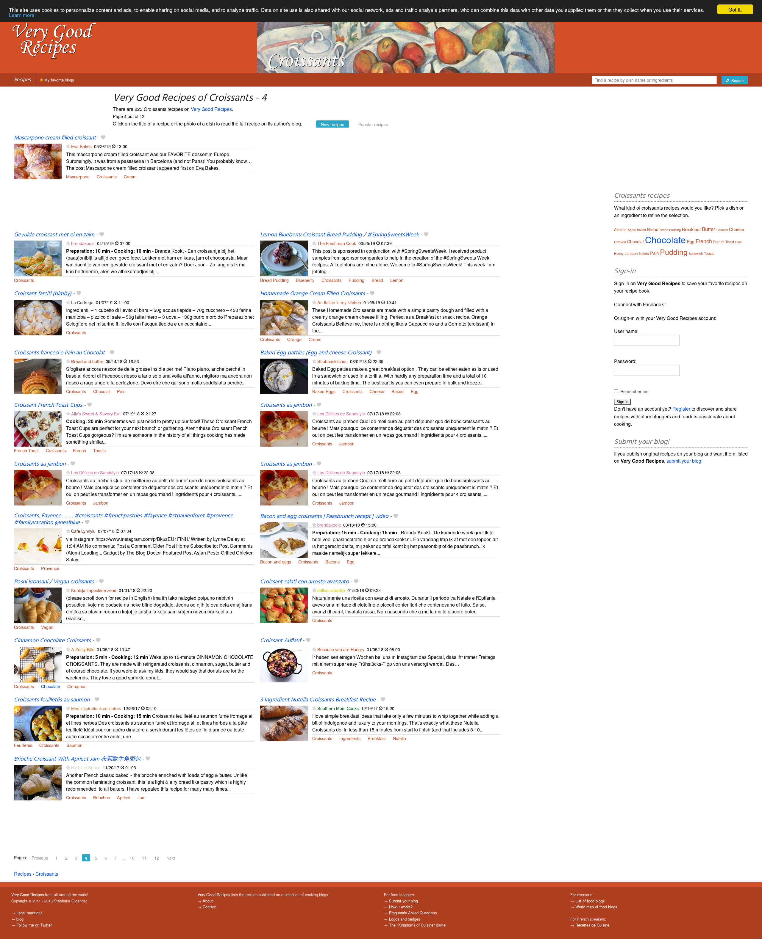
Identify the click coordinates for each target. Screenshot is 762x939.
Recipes (22, 80)
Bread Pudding (274, 280)
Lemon (396, 280)
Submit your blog (403, 901)
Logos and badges (404, 919)
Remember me (634, 391)
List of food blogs (590, 901)
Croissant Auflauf (280, 640)
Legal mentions (29, 913)
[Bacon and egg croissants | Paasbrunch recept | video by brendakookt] (284, 539)
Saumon (74, 745)
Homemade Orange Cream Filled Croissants (312, 293)
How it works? (401, 907)
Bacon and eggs (275, 561)
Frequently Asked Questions (413, 913)
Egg (415, 391)
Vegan (47, 627)
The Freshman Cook (336, 243)
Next (170, 858)
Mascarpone (78, 176)
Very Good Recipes (211, 109)
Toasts (99, 450)
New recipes (332, 124)
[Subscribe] (68, 146)
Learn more (21, 14)
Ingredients (349, 738)
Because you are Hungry (340, 649)
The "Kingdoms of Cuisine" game (417, 925)
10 (132, 858)
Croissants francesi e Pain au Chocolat (59, 352)
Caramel (722, 230)
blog (20, 919)
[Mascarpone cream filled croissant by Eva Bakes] (38, 160)
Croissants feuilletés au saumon (52, 699)
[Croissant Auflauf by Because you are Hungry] (284, 663)
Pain (121, 391)
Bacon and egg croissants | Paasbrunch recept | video (324, 516)
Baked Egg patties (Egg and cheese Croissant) (315, 352)
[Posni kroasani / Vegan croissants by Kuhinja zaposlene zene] (38, 604)
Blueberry (305, 280)
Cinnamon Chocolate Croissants (52, 640)
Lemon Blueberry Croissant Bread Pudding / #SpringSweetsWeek (339, 234)
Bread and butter (87, 361)
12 (156, 858)
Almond (620, 229)
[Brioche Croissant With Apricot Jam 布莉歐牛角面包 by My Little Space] (38, 781)
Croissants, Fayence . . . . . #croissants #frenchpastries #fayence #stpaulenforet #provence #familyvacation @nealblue (123, 519)
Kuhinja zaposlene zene (93, 590)
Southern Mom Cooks (338, 708)
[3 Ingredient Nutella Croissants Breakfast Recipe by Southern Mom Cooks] (284, 722)
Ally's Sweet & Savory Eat (96, 413)
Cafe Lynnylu (83, 531)
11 (144, 858)
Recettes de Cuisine (592, 925)
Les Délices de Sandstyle (341, 413)
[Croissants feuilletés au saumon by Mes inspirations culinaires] (38, 722)
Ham (738, 242)
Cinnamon (77, 686)
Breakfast (377, 738)
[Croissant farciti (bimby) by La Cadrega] (38, 316)
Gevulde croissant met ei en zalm (54, 234)
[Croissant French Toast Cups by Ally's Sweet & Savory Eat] (38, 428)
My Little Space (85, 767)
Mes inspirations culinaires (96, 708)
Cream (130, 176)
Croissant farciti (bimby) (42, 293)
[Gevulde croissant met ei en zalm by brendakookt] (38, 257)
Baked (397, 391)
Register (681, 408)
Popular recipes (373, 124)
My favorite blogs (58, 80)
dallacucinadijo (331, 590)
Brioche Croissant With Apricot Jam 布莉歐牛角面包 (77, 759)
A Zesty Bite (82, 649)
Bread (377, 280)
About (208, 901)
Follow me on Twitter (34, 925)
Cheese (377, 391)
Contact (209, 907)
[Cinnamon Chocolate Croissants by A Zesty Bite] (38, 663)
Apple (632, 230)
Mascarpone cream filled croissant (55, 138)
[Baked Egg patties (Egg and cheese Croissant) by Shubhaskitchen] (284, 375)
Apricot (123, 797)
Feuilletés (23, 745)
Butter (708, 229)
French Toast (26, 450)
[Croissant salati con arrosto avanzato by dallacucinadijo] (284, 604)
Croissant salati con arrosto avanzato (304, 581)
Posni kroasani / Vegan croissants (54, 581)
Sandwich (696, 253)
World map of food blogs (596, 907)
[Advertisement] (380, 182)
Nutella (399, 738)
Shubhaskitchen (332, 361)
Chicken (620, 241)
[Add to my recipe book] (103, 138)
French (79, 450)
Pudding (356, 280)
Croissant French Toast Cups (48, 405)
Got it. (735, 9)
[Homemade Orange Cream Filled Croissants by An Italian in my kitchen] (284, 316)
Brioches (101, 797)
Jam (142, 797)
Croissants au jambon (286, 405)
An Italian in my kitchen (339, 302)
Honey (619, 253)
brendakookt (83, 243)
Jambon (347, 443)
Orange (294, 339)
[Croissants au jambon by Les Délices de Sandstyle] (284, 428)
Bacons (332, 561)
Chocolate (50, 686)
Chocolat (101, 391)
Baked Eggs (323, 391)
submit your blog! (684, 460)
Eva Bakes (81, 146)
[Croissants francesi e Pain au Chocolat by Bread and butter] (38, 375)
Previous (40, 858)
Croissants (107, 176)
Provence (50, 568)
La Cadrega (82, 302)
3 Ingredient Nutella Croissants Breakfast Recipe (318, 699)
